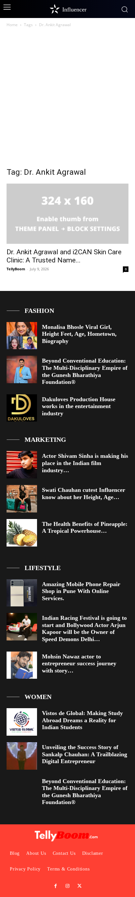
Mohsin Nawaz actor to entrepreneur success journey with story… (79, 663)
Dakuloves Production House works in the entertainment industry (78, 406)
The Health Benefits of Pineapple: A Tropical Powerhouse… (84, 527)
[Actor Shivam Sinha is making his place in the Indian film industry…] (22, 464)
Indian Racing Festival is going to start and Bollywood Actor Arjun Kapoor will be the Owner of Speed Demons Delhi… (84, 628)
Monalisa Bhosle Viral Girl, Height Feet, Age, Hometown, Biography (79, 334)
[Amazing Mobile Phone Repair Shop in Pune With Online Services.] (22, 593)
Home (12, 24)
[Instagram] (67, 886)
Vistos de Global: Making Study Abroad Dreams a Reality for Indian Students (82, 720)
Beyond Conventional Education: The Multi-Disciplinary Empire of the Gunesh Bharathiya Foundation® (84, 792)
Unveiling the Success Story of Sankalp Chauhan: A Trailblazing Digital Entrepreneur (84, 754)
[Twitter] (79, 886)
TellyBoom (16, 268)
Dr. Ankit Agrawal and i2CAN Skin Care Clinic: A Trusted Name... (64, 256)
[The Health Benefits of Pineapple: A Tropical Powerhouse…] (22, 533)
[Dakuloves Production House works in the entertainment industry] (22, 408)
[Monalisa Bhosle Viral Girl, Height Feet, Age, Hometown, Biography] (22, 336)
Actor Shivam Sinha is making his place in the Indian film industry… (85, 463)
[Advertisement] (67, 99)
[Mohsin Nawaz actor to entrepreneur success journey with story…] (22, 665)
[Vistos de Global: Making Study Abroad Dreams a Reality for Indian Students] (22, 722)
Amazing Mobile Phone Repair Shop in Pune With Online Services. (81, 591)
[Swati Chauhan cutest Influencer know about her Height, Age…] (22, 498)
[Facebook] (55, 886)
